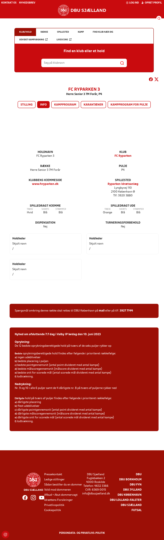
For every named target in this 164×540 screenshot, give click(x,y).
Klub (123, 152)
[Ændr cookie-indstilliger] (5, 534)
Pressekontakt (53, 474)
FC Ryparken (123, 156)
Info (43, 104)
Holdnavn (45, 152)
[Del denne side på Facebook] (151, 80)
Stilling (26, 104)
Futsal (136, 510)
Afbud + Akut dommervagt (61, 495)
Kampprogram (65, 104)
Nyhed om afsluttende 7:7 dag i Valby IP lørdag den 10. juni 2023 (58, 334)
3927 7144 (126, 310)
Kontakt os (8, 3)
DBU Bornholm (130, 479)
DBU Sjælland (131, 505)
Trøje (30, 209)
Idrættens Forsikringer (58, 500)
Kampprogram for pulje (129, 104)
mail (102, 310)
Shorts (45, 209)
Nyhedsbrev (27, 3)
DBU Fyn (136, 484)
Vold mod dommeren (57, 490)
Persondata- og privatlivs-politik (82, 533)
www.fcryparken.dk (45, 184)
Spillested (123, 180)
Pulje (123, 166)
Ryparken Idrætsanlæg (123, 184)
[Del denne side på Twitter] (156, 80)
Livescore (62, 40)
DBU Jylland (132, 490)
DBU (139, 474)
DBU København (130, 495)
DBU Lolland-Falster (126, 500)
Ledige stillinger (54, 479)
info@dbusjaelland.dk (96, 493)
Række (45, 166)
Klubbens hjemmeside (45, 180)
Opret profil (153, 3)
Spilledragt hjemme (45, 206)
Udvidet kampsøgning (31, 40)
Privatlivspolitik (54, 505)
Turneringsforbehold (123, 222)
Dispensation (45, 222)
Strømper (60, 209)
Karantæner (93, 104)
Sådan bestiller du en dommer (63, 484)
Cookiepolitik (52, 510)
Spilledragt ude (123, 206)
